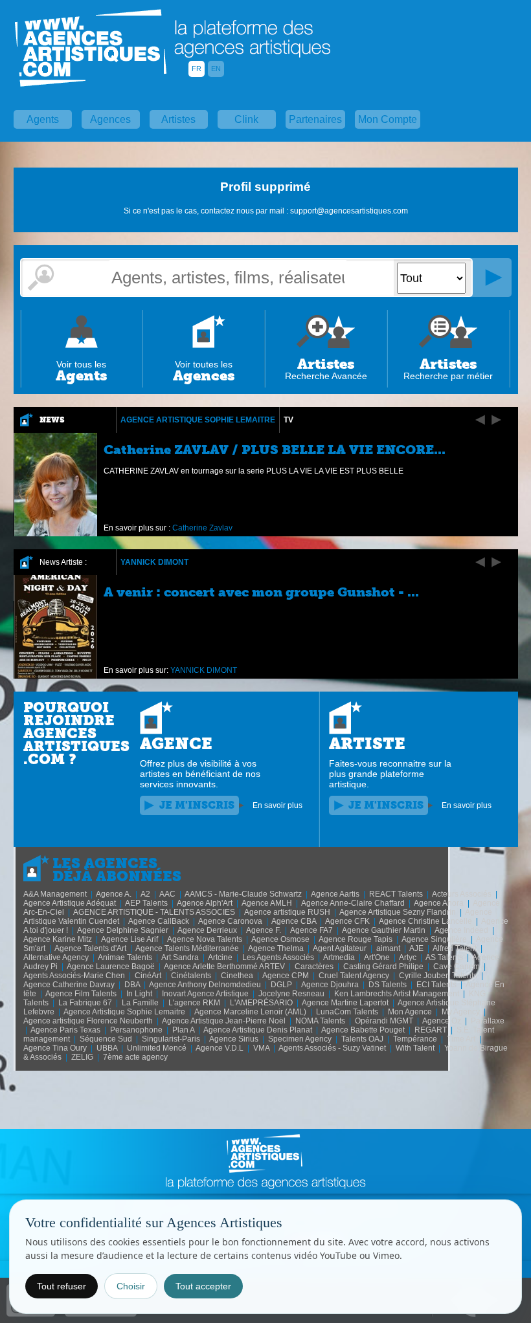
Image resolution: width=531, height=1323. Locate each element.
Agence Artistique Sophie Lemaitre (197, 419)
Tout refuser (61, 1286)
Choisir (131, 1286)
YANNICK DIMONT (154, 562)
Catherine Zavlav (202, 527)
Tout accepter (203, 1286)
